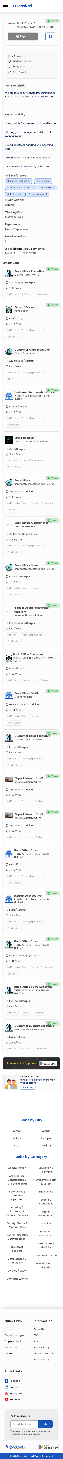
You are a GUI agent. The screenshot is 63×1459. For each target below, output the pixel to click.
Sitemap (39, 1341)
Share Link (28, 1087)
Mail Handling (43, 181)
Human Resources (46, 1255)
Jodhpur (46, 1138)
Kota (17, 1145)
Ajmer (17, 1131)
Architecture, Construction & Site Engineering (17, 1179)
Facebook (15, 1380)
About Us (39, 1329)
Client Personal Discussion (20, 187)
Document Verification (18, 181)
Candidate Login (14, 1335)
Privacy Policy (41, 1347)
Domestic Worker (17, 1278)
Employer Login (13, 1341)
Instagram (15, 1393)
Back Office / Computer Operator (17, 1195)
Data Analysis (47, 187)
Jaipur (17, 1138)
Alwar (46, 1131)
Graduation (43, 294)
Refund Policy (41, 1359)
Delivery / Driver (17, 1270)
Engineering (46, 1191)
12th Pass (12, 336)
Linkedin (14, 1387)
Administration (17, 1168)
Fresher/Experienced (32, 330)
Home (8, 1329)
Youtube (14, 1399)
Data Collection (15, 194)
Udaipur (45, 1145)
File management (38, 194)
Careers (9, 1353)
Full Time (11, 294)
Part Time (12, 460)
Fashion (46, 1223)
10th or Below (14, 467)
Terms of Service (44, 1353)
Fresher (36, 588)
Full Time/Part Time (17, 503)
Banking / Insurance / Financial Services (17, 1211)
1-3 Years (26, 294)
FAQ (36, 1335)
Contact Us (11, 1347)
